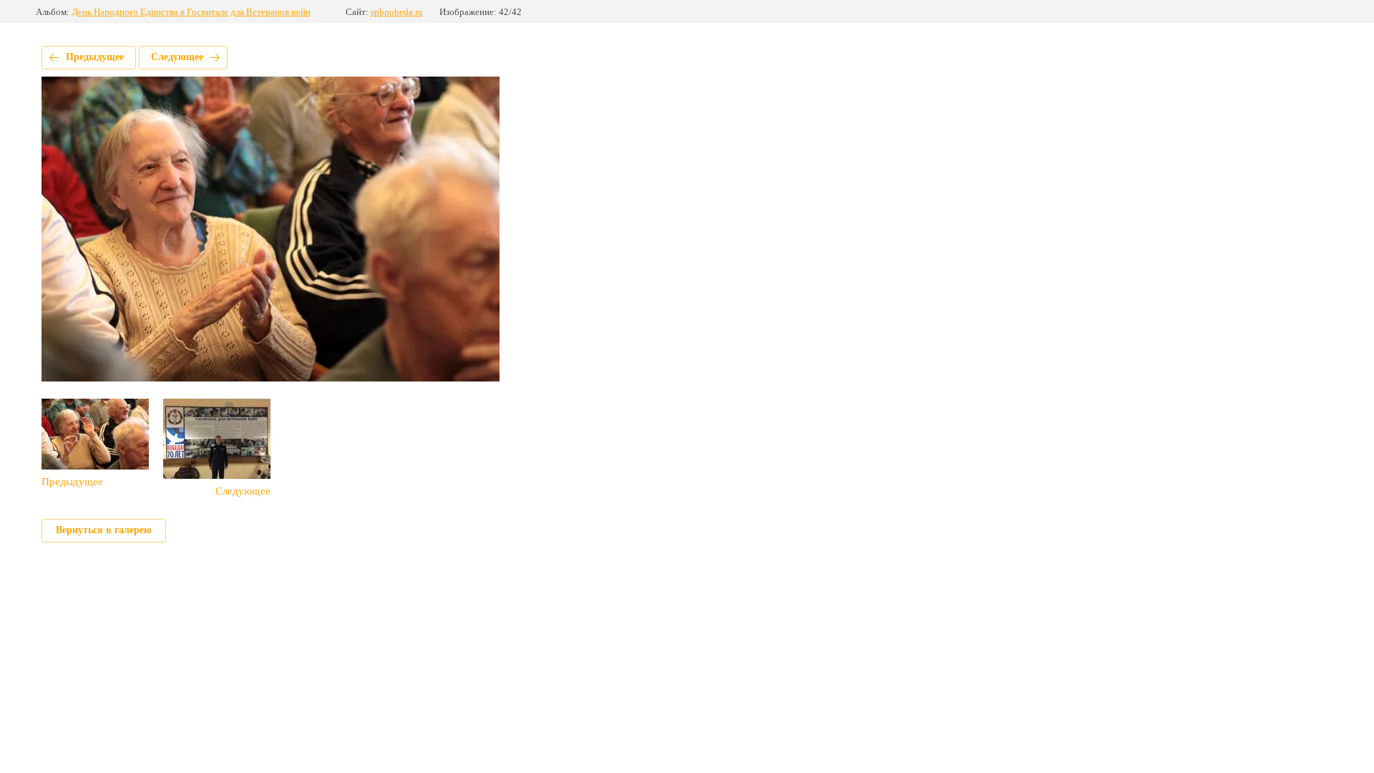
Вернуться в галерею (104, 530)
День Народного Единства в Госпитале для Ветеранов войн (191, 11)
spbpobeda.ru (397, 11)
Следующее (177, 57)
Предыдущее (95, 57)
